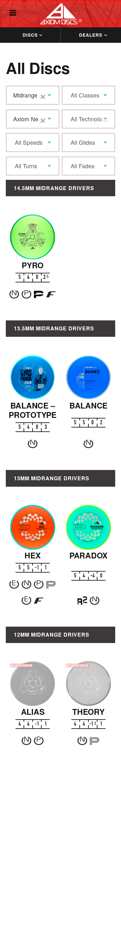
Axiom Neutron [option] (32, 119)
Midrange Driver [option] (34, 95)
